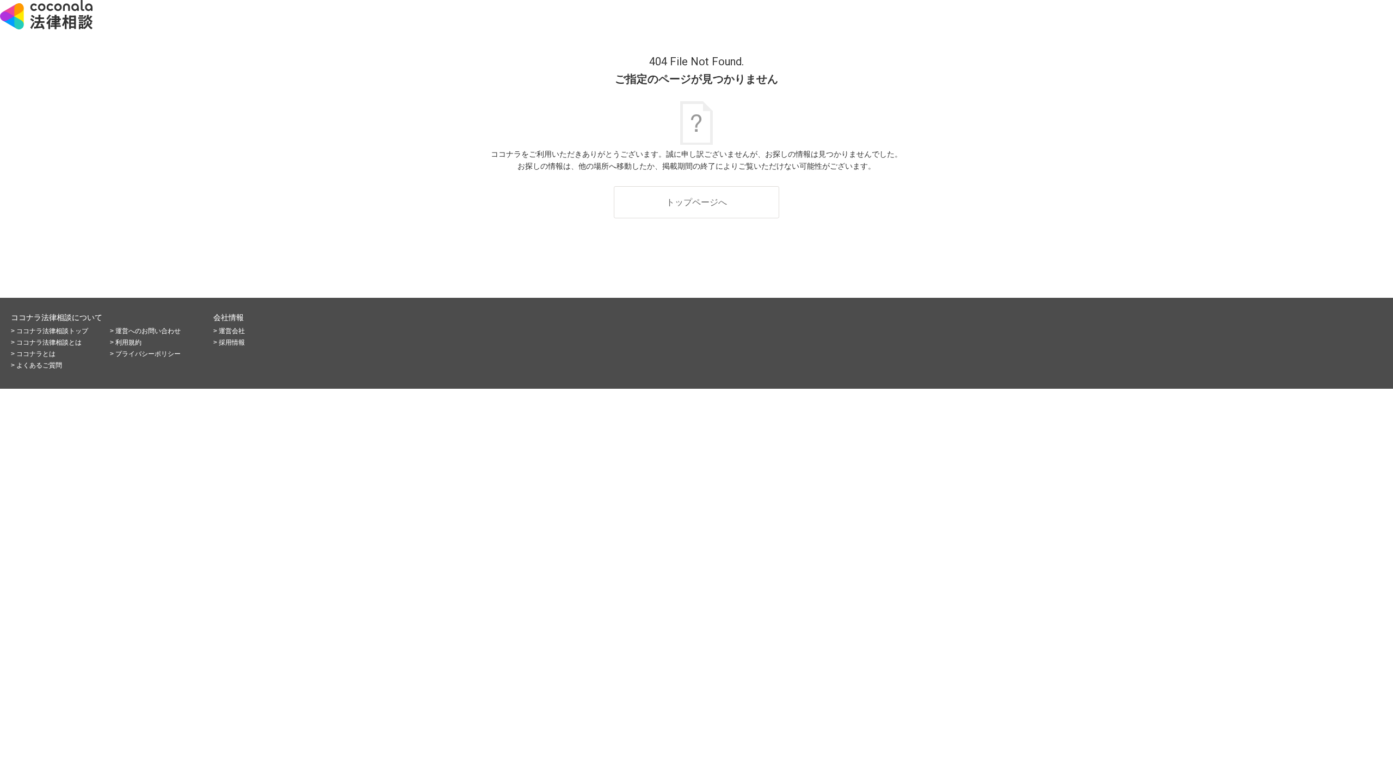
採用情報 (232, 342)
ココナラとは (36, 354)
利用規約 (128, 342)
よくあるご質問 (39, 365)
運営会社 (232, 331)
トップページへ (696, 202)
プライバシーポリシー (148, 354)
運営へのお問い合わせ (148, 331)
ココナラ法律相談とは (49, 342)
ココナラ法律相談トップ (52, 331)
